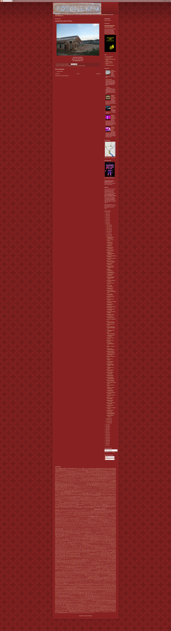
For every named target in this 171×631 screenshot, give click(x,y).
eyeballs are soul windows (87, 502)
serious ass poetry (92, 568)
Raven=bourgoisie (79, 557)
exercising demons (77, 502)
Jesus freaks (112, 522)
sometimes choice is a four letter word (100, 574)
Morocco (69, 539)
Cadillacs (106, 485)
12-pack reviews (111, 468)
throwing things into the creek (104, 595)
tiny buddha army (70, 596)
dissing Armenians (93, 496)
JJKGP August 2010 (73, 523)
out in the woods (64, 548)
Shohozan (63, 570)
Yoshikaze (85, 611)
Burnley (70, 485)
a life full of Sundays (70, 471)
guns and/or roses (111, 512)
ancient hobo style (62, 475)
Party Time (92, 548)
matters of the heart (98, 535)
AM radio (66, 474)
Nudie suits (58, 545)
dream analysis (99, 497)
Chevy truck (105, 487)
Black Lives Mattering (101, 480)
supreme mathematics (59, 581)
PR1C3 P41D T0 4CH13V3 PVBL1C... (111, 317)
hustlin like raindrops (102, 517)
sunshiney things (97, 579)
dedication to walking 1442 (90, 494)
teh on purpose (90, 583)
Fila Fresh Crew (86, 504)
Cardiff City (81, 486)
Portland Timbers (92, 552)
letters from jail (105, 530)
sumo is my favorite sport (74, 579)
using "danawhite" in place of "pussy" (102, 601)
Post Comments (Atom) (64, 75)
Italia (84, 522)
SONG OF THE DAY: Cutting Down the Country (110, 267)
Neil (56, 543)
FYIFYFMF (84, 509)
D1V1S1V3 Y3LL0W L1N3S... (110, 283)
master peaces (69, 535)
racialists (56, 556)
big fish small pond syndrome (85, 480)
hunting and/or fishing (94, 517)
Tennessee (96, 583)
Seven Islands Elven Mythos (67, 569)
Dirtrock (81, 496)
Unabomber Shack (81, 600)
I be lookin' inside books (73, 518)
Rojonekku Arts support (111, 561)
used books (83, 601)
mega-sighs (106, 535)
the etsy (100, 585)
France (113, 506)
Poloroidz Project (65, 552)
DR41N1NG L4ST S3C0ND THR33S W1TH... (110, 365)
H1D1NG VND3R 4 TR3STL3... (110, 416)
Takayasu (99, 582)
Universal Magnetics (68, 601)
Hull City (88, 517)
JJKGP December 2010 (91, 523)
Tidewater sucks (112, 595)
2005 (107, 445)
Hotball (77, 517)
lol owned (103, 532)
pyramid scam (103, 554)
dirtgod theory (75, 496)
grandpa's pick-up (61, 512)
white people (63, 607)
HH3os (113, 515)
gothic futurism (93, 511)
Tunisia (114, 599)
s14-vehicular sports (73, 565)
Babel (82, 477)
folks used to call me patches (82, 505)
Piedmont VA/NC (77, 550)
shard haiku (87, 569)
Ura (74, 601)
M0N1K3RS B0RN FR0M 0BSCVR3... (111, 256)
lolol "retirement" (109, 532)
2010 (107, 437)
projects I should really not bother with (104, 553)
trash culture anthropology (75, 599)
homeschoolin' (101, 516)
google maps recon (82, 511)
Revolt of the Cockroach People (104, 560)
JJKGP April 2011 (66, 523)
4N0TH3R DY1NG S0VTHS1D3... (110, 289)
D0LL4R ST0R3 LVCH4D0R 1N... (110, 295)
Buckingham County (58, 484)
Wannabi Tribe (103, 603)
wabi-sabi (71, 603)
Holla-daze (85, 516)
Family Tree (68, 503)
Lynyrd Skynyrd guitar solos (94, 533)
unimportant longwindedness (106, 600)
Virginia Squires (110, 602)
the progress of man (64, 592)
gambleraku (63, 65)
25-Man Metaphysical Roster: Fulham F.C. (111, 413)
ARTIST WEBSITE (58, 15)
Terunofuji (109, 583)
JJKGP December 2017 (101, 523)
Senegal (61, 568)
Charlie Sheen (96, 487)
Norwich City (108, 544)
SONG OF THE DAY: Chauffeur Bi (110, 362)
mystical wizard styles (62, 542)
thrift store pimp (88, 595)
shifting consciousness (101, 569)
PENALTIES (114, 548)
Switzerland (64, 582)
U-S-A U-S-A (75, 600)
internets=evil (57, 522)
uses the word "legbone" (90, 601)
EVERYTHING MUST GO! (59, 502)
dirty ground (86, 496)
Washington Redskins (110, 603)
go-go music (99, 510)
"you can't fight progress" (70, 468)
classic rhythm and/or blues (71, 489)
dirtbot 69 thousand (68, 496)
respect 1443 (72, 560)
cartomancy (97, 486)
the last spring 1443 (94, 590)
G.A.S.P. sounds (90, 509)
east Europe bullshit (94, 498)
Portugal (97, 552)
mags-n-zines (64, 534)
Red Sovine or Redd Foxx (66, 559)
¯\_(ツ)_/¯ (79, 468)
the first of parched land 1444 (94, 586)
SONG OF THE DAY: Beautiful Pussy (110, 250)
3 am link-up (73, 470)
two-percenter (69, 600)
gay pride (107, 509)
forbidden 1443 (100, 506)
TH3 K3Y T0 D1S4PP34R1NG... (113, 107)
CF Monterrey (71, 487)
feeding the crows (97, 503)
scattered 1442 (70, 566)
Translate (113, 452)
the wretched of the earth (87, 593)
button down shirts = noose (77, 485)
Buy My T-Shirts (85, 485)
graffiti (109, 511)
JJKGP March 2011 (69, 525)
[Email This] (71, 64)
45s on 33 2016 (98, 470)
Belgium (94, 479)
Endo (56, 501)
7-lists (56, 471)
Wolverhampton (113, 608)
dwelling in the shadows (84, 498)
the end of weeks (94, 585)
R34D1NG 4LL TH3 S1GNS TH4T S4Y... (111, 315)
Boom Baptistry (113, 481)
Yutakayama (88, 612)
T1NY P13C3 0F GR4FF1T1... (109, 245)
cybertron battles (85, 493)
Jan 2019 (108, 422)
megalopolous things (112, 535)
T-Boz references (75, 582)
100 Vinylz (104, 468)
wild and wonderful (103, 607)
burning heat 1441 (99, 484)
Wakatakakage (90, 603)
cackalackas (101, 485)
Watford (56, 604)
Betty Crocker (77, 480)
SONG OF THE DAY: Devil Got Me (110, 398)
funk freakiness (71, 509)
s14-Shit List (61, 565)
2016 (107, 428)
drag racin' (86, 497)
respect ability (91, 560)
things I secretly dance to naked (84, 594)
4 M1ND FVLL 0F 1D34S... (110, 359)
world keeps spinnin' (64, 610)
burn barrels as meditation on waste (79, 484)
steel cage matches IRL (107, 576)
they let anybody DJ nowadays (100, 593)
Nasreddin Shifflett (83, 542)
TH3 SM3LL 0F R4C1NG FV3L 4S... (111, 408)
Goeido (62, 511)
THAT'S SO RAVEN (78, 584)
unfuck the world (96, 600)
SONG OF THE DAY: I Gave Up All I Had (110, 381)
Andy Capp (77, 475)
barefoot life (110, 477)
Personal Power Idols (102, 549)
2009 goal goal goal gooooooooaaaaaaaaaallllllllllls (91, 469)
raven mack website (109, 56)
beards (95, 478)
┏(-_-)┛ (86, 468)
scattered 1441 (63, 566)
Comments (108, 459)
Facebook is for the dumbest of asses (100, 502)
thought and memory (81, 595)
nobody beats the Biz (94, 544)
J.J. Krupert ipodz (89, 522)
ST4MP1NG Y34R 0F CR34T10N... (110, 388)
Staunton (100, 576)
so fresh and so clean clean (60, 574)
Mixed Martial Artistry (94, 538)
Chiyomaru (80, 488)
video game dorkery (84, 602)
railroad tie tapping (74, 556)
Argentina (72, 476)
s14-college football (93, 564)
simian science (99, 570)
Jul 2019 (108, 232)
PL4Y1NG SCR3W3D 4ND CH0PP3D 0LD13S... (110, 278)
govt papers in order (102, 511)
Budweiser (108, 87)
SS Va (87, 576)
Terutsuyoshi (114, 583)
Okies (108, 545)
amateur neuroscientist (73, 474)
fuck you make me (62, 509)
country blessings (67, 492)
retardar (96, 560)
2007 (107, 442)
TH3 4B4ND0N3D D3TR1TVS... (110, 275)
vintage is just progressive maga (101, 602)
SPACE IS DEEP (111, 575)
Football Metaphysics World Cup (68, 506)
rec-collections (113, 558)
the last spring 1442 (85, 590)
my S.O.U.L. (98, 541)
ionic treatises (73, 522)
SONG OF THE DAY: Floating (110, 341)
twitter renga (63, 600)
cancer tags (69, 486)
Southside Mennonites (103, 575)
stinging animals (61, 577)
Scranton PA (62, 567)
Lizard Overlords (88, 532)
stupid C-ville (64, 578)
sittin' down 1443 (86, 571)
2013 (107, 432)
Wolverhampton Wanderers (60, 609)
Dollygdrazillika (109, 496)
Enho (66, 501)
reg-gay (79, 559)
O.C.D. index (71, 545)
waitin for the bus (84, 603)
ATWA (66, 477)
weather (90, 604)
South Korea (90, 575)
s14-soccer (67, 565)
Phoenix (61, 550)
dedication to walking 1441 (78, 494)
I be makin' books (82, 518)
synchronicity (69, 582)
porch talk (78, 552)
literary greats (105, 531)
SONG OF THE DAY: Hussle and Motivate (111, 261)
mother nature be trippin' (93, 539)
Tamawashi (57, 583)
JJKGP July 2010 (85, 524)
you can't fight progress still (104, 611)
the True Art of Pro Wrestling (67, 593)
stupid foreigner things (80, 578)
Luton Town (81, 533)
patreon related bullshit (100, 548)
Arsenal (82, 476)
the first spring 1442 (105, 586)
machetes (105, 533)
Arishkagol (77, 476)
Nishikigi (68, 544)
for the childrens (84, 506)
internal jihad (104, 521)
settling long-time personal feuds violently (109, 568)
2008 (107, 440)
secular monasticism (90, 567)
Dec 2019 (108, 225)
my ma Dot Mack (68, 541)
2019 (107, 223)
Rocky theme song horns (102, 561)
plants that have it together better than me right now (69, 551)
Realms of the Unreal (104, 558)
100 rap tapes (98, 468)
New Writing (83, 543)
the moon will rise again (74, 591)
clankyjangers (63, 489)
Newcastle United (105, 543)
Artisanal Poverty (112, 476)
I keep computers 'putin (107, 518)
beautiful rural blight (111, 478)
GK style (88, 510)
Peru (108, 549)
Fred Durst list (66, 507)
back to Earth (95, 477)
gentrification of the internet (60, 510)
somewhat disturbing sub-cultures (67, 575)
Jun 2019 (108, 234)
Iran (77, 522)
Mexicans (106, 536)
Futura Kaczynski (78, 509)
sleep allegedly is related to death (97, 571)
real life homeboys (63, 558)
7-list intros (112, 470)
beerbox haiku (75, 479)
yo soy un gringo (79, 611)
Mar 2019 (108, 419)
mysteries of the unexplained (106, 541)
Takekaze (104, 582)
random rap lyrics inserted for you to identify (108, 556)
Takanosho (95, 582)
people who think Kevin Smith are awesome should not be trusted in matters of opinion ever (71, 549)
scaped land (112, 565)
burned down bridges (90, 484)
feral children (64, 504)
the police (106, 591)
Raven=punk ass (104, 557)
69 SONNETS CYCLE (106, 470)
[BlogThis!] (72, 64)
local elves (98, 532)
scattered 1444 (85, 566)
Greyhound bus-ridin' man (86, 512)
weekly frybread (96, 604)
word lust (89, 609)
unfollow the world (89, 600)
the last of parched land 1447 (74, 590)
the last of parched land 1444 (62, 590)
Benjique (111, 479)
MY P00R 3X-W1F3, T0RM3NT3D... (110, 238)
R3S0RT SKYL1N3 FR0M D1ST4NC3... (111, 302)
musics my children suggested (76, 540)
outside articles (71, 548)
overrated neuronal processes (80, 548)
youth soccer (83, 612)
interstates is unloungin (65, 522)
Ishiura (81, 522)
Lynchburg (86, 533)
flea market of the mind (111, 504)
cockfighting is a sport (105, 489)
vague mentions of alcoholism (61, 602)
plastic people (83, 551)
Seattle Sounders (83, 567)
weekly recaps (103, 604)
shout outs (93, 570)
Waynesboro (68, 604)
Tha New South (59, 584)
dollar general (99, 496)
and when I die (70, 475)
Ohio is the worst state (102, 545)
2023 (107, 217)
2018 (107, 424)
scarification (57, 566)
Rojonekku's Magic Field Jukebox (69, 562)
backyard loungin (103, 477)
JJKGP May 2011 (92, 525)
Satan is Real (100, 565)
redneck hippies (73, 559)
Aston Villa (61, 477)
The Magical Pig (66, 591)
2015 (107, 429)
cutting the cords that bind (76, 493)
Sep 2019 (108, 229)
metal (87, 536)
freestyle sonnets (89, 507)
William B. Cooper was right (72, 608)
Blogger (90, 615)
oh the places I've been (92, 545)
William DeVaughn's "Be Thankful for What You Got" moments (89, 608)
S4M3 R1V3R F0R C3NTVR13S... (110, 401)
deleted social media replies (67, 495)
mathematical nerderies (88, 535)
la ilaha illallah (86, 529)
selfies (56, 568)
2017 (107, 426)
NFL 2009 (111, 543)
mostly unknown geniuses (76, 539)
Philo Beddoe (113, 549)
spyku (78, 576)
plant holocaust (105, 550)
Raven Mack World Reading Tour (69, 557)
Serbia (80, 568)
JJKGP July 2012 (99, 524)
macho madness (112, 533)
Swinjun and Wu (57, 582)
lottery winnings (61, 533)
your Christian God (61, 612)
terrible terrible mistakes (102, 583)
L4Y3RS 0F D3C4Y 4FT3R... (110, 368)
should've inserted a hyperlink (85, 570)
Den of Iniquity (75, 495)
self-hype (105, 567)
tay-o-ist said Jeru (71, 583)
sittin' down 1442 (77, 571)
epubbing (69, 501)
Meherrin (58, 536)
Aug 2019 (108, 231)
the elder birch (88, 585)
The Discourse (73, 585)
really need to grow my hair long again (93, 558)
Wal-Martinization (97, 603)
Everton (86, 501)
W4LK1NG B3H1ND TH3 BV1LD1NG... (111, 307)
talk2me (113, 582)
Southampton (96, 575)
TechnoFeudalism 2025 (83, 583)
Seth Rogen (99, 568)
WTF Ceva (86, 610)
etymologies (82, 501)
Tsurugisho (109, 599)
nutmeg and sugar (65, 545)
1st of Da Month (78, 469)
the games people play (71, 587)
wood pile (85, 609)
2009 (107, 438)
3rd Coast (78, 470)
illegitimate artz (70, 65)
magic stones (57, 534)
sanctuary (88, 565)
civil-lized (57, 489)
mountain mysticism (109, 539)
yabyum (67, 611)
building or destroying (68, 484)
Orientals (58, 548)
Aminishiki (87, 474)
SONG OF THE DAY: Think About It (110, 370)
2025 (107, 214)
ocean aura (84, 545)
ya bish (63, 611)
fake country (61, 503)
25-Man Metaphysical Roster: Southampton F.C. (111, 327)
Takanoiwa (90, 582)
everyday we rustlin (92, 501)
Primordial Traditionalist (74, 553)
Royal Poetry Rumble (96, 562)
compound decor (67, 490)
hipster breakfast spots (65, 516)
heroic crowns (103, 515)
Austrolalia (69, 477)
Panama (88, 548)
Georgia (68, 510)
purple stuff (92, 554)
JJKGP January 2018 (76, 524)
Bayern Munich (76, 478)
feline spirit (114, 503)
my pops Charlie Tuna (90, 541)
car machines (75, 486)
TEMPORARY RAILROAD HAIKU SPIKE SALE (110, 253)
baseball (59, 478)
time (59, 596)
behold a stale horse (87, 479)
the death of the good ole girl (65, 585)
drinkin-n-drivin (64, 498)
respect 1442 (65, 560)
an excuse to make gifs (95, 474)
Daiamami (93, 493)
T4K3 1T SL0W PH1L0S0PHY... (110, 286)
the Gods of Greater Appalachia (88, 587)
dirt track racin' (60, 496)
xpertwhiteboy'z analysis (93, 610)
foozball (77, 506)
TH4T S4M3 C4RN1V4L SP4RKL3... (111, 281)
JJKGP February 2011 (110, 523)
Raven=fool (85, 557)
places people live (91, 550)
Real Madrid (69, 558)
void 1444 (66, 603)
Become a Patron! (108, 20)
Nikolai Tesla (64, 544)
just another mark (91, 526)
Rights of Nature (61, 561)
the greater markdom (98, 587)
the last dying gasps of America (70, 588)
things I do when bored (66, 594)
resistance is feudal (106, 559)
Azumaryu (77, 477)
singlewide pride (113, 570)
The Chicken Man (105, 584)
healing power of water (77, 515)
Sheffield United (93, 569)
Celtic (110, 486)
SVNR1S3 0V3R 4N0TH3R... (110, 264)
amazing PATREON (102, 14)
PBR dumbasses (108, 548)
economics (106, 498)
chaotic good (84, 487)
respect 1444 (78, 560)
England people (60, 501)
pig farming (84, 550)
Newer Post (57, 73)
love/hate (76, 533)
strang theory (84, 577)
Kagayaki (107, 526)
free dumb (77, 507)
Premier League (58, 553)
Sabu (78, 565)
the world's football (77, 593)
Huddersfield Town (83, 517)
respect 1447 (85, 560)
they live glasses (109, 593)
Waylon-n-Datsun (62, 604)
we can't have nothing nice (77, 604)
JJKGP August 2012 (82, 523)
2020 (107, 222)
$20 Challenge (91, 468)
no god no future (86, 544)
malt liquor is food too (73, 534)
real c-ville (56, 558)
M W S (102, 533)
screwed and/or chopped (69, 567)
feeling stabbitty (108, 503)
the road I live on (87, 592)
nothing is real (113, 544)
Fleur (56, 505)
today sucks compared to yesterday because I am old (94, 596)
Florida (66, 505)
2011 (107, 435)
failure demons (110, 502)
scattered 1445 (91, 566)
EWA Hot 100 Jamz (68, 502)
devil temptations (95, 495)
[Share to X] (74, 64)
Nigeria (59, 544)
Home (78, 73)
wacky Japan (77, 603)
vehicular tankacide (77, 602)
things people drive (63, 595)
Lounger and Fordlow (69, 533)
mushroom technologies (65, 540)
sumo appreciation (64, 579)
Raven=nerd (98, 557)
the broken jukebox (87, 584)
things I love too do (75, 594)
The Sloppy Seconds (95, 592)
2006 (107, 443)
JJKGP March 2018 (77, 525)
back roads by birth (87, 477)
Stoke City (66, 577)
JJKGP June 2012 (61, 525)
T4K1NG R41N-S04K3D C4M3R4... (111, 312)
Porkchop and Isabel (84, 552)
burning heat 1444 (64, 485)
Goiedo (66, 511)
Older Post (98, 73)
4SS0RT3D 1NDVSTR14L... (110, 270)
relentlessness (90, 559)
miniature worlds (81, 538)
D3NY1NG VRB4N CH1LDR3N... (110, 373)
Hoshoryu (66, 517)
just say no (103, 526)
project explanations (91, 553)
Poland (110, 551)
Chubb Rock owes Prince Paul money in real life (107, 488)
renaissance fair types (97, 559)
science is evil (104, 566)
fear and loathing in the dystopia (87, 503)
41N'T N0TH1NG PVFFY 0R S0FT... (111, 259)
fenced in (58, 504)
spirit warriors (60, 576)
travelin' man (83, 599)
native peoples (89, 542)
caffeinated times (112, 485)
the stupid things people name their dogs (106, 592)
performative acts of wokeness (92, 549)
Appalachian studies (62, 476)
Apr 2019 (108, 418)
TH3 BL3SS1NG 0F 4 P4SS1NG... (110, 331)
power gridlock (110, 552)
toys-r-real (96, 598)
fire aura (99, 504)
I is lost (99, 518)
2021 (107, 220)
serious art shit (85, 568)
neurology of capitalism (62, 543)
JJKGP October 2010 (65, 526)
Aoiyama (109, 475)
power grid (102, 552)
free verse (83, 507)
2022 (107, 219)
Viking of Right (91, 602)
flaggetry (104, 504)
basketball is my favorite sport (67, 478)
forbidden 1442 (92, 506)
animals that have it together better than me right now (96, 475)
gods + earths (57, 511)
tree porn (90, 599)
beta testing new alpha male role (67, 480)
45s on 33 (83, 470)
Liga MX (73, 531)
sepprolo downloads (74, 568)
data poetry (57, 494)
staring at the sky (92, 576)
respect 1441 (58, 560)
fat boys (79, 503)
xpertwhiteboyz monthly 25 (104, 610)
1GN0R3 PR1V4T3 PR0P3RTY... (110, 305)
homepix (66, 65)
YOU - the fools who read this (94, 611)
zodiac (92, 612)
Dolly (104, 496)
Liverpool (60, 532)
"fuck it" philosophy (59, 468)
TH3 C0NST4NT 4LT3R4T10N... (110, 243)
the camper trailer (96, 584)
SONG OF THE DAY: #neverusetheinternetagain (111, 291)
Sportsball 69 (73, 576)
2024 (107, 215)
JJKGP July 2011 (92, 524)
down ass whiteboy (70, 497)
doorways (63, 497)
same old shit (83, 565)
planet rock (99, 550)
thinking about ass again (73, 595)
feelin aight (102, 503)
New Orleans (78, 543)
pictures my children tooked (68, 550)
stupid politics (100, 578)
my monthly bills (75, 541)
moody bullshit (65, 539)
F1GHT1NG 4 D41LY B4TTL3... (110, 338)
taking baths (109, 582)
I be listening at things (64, 518)
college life (112, 489)
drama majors (92, 497)
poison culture (104, 551)
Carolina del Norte (91, 486)
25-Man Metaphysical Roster (61, 470)
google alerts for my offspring (73, 511)
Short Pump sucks (76, 570)
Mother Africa (84, 539)
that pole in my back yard (68, 584)
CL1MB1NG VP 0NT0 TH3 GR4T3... (110, 336)
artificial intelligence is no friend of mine (91, 476)
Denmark (80, 495)
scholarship (98, 566)
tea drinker (76, 583)
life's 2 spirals (111, 530)
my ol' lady (82, 541)
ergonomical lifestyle (75, 501)
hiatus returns (57, 516)
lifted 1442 (63, 531)
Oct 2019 (108, 228)
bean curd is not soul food (87, 478)
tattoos (65, 583)
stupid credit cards (72, 578)
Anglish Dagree (82, 475)
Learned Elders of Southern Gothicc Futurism (82, 530)
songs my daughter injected (78, 575)
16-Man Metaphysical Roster (70, 469)
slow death (107, 571)
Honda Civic (108, 516)
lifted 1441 (57, 531)
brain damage (95, 483)
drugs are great (72, 498)
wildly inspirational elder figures (61, 608)
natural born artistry (97, 542)
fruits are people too (104, 507)
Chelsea (100, 487)
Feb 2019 (108, 421)
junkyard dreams (84, 526)
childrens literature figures (63, 488)
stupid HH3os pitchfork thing (91, 578)
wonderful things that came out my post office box (74, 609)
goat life (104, 510)
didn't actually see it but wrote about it (107, 495)
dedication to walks (112, 494)
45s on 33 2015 (91, 470)
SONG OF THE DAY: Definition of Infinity (110, 352)
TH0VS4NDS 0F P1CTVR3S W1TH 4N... (110, 343)
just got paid (98, 526)
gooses (88, 511)
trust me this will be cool (103, 599)
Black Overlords (108, 480)
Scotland (110, 566)
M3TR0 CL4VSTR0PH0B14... (111, 333)
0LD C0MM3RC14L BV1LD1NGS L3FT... (111, 272)
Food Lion (90, 505)
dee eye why (59, 495)
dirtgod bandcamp (109, 61)
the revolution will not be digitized (76, 592)
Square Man (82, 576)
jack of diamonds (99, 522)
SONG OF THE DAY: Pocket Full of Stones (111, 322)
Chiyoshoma (91, 488)
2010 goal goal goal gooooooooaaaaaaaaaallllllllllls (108, 469)
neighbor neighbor (113, 542)
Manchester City (80, 534)
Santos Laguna (94, 565)
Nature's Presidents (105, 542)
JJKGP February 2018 (59, 524)
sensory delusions (67, 568)
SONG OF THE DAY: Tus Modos (113, 96)
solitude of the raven (88, 574)
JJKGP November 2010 (108, 525)
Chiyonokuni (86, 488)
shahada (81, 569)
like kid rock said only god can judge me (82, 531)
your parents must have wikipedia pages (73, 612)
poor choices (72, 552)
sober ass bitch (76, 574)
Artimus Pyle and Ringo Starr (103, 476)
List (101, 531)
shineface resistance (110, 569)
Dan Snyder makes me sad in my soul (109, 493)
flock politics (60, 505)
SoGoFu (82, 574)
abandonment (105, 471)
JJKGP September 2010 (75, 526)
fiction (74, 504)
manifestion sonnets (106, 534)
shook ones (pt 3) (69, 570)
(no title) (112, 70)
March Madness (62, 535)
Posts (107, 457)
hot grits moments (72, 517)
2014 (107, 431)
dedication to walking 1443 (102, 494)
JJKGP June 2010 (107, 524)
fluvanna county (72, 505)
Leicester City (99, 530)
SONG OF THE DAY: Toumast (110, 300)
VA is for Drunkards (112, 601)
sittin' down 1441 (69, 571)
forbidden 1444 (107, 506)
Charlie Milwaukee (90, 487)
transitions (67, 599)
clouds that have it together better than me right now (86, 489)
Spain (56, 576)
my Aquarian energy (85, 540)
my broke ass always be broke (95, 540)
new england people (71, 543)
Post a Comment (60, 71)
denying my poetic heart (87, 495)
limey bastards (93, 531)
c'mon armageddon (93, 485)
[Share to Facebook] (75, 64)
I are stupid (109, 517)
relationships (84, 559)
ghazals (84, 510)
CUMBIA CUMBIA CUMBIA (65, 493)
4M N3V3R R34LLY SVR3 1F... (110, 406)
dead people (69, 494)
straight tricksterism (77, 577)
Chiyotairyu (95, 488)
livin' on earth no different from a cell (69, 532)
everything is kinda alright (110, 501)
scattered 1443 (78, 566)
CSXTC (57, 493)
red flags (59, 559)
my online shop (108, 57)
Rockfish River (93, 561)
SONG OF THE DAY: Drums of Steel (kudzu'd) (113, 129)
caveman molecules (104, 486)
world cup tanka (109, 609)
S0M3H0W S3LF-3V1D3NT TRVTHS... (111, 349)
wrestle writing (71, 610)
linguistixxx (97, 531)
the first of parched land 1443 (81, 586)
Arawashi (68, 476)
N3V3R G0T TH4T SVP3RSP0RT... (110, 248)
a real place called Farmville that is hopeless (93, 471)
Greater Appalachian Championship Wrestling (72, 512)
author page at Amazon (110, 65)
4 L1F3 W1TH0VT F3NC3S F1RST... (110, 391)
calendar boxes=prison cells (60, 486)
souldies (85, 575)
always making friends (60, 474)
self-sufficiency (111, 567)
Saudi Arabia (106, 565)
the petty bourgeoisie (100, 591)
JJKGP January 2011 (67, 524)
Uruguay (78, 601)
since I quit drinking (106, 570)
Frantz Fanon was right (59, 507)
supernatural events (110, 579)
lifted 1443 (68, 531)
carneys (85, 486)
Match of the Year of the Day (78, 535)
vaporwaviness (70, 602)
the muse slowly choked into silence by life (88, 591)
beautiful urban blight (68, 479)
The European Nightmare (106, 585)
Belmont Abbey (100, 479)
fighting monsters (79, 504)
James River (106, 522)
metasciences (92, 536)
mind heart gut (73, 538)
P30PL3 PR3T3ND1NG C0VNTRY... (111, 393)
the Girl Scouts (79, 587)
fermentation (70, 504)
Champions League (77, 487)
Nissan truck (73, 544)
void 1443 (61, 603)
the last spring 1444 (103, 590)
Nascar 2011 (76, 542)
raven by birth (59, 557)
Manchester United (88, 534)
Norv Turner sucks (102, 544)
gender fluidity (112, 509)
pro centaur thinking (83, 553)
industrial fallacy (76, 65)
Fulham (67, 509)
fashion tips (74, 503)
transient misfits (61, 599)
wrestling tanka (79, 610)
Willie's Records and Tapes (105, 608)
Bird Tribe (93, 480)
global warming (93, 510)
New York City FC (90, 543)
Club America (99, 489)
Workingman (102, 609)
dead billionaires (62, 494)
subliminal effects (109, 578)
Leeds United (93, 530)
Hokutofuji (80, 516)
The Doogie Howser (81, 585)
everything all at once (100, 501)
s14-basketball (73, 564)
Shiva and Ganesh (58, 570)
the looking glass (59, 591)
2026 (107, 212)
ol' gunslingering (113, 545)
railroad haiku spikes (64, 556)
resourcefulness (113, 559)
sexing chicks (76, 569)
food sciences (97, 505)
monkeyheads (58, 539)
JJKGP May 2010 (84, 525)
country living (74, 492)
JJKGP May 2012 (99, 525)
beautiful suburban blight (59, 479)
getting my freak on (78, 510)
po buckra (99, 551)
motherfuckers (101, 539)
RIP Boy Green (68, 561)
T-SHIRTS (80, 582)
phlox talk (56, 550)
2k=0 (69, 470)
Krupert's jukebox (104, 527)
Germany (72, 510)
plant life (110, 550)
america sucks (81, 474)
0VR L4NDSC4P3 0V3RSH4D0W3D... (111, 378)
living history (80, 532)
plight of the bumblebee (92, 551)
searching (77, 567)
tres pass (96, 599)
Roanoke (88, 561)
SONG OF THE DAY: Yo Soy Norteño (111, 403)
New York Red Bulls (97, 543)
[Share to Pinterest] (76, 64)
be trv (80, 478)
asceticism (57, 477)
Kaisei (111, 526)
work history (95, 609)
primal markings (65, 553)
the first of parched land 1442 (69, 586)
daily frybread (98, 493)
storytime (71, 577)
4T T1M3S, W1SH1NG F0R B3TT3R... (111, 354)
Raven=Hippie (92, 557)
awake (74, 477)
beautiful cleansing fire (102, 478)
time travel (64, 596)
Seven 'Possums (59, 569)
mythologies (70, 542)
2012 (107, 434)
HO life (76, 516)
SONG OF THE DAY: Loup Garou (110, 411)
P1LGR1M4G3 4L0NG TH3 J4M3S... (111, 310)
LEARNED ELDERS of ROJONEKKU (67, 530)
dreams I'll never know (107, 497)
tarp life (61, 583)
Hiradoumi (72, 516)
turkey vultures (57, 600)
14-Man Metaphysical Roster (60, 469)
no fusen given (79, 544)
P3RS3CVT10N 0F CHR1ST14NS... (110, 375)
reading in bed (111, 557)
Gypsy (56, 513)
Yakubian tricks (72, 611)
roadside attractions (82, 65)
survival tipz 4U (68, 581)
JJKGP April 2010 (58, 523)
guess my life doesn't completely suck (99, 512)
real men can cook (76, 558)
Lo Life (94, 532)
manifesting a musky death (97, 534)
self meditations (98, 567)
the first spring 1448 (62, 587)
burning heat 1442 (108, 484)
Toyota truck (90, 598)
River (74, 561)
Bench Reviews (106, 479)
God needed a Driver (110, 510)
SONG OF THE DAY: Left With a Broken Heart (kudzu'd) (113, 117)
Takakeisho (85, 582)
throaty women (95, 595)
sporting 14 (67, 576)
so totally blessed (70, 574)
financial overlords (93, 504)
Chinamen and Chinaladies (73, 488)
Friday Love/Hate (109, 79)
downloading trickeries (79, 497)
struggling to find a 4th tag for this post (94, 577)
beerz (80, 479)
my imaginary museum (107, 540)
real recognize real (83, 558)
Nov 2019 (108, 226)
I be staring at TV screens (91, 518)
